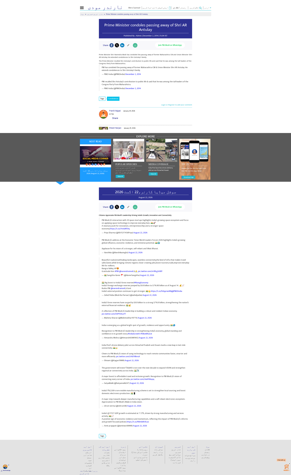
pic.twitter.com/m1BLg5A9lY (150, 271)
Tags (102, 98)
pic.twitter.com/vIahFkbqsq (142, 379)
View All (120, 176)
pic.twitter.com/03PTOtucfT (114, 314)
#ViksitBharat (146, 333)
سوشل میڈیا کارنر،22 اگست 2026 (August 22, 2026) (95, 172)
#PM (117, 271)
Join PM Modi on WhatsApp (170, 45)
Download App (188, 177)
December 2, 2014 (133, 74)
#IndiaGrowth (134, 333)
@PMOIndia (177, 291)
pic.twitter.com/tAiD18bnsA (128, 356)
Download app (6, 470)
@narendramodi (126, 271)
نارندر (105, 7)
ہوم (83, 14)
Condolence (113, 98)
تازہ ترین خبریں (95, 14)
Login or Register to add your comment (176, 104)
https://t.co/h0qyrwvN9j (161, 291)
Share (114, 118)
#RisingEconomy (141, 282)
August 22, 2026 (140, 232)
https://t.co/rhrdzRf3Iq (120, 228)
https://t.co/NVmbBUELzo (138, 421)
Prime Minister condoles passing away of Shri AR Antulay (145, 27)
